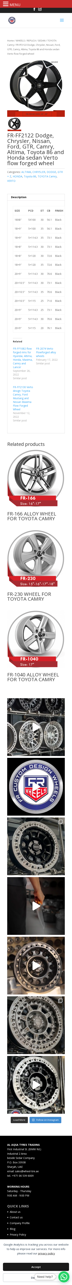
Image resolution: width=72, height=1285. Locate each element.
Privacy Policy (18, 1234)
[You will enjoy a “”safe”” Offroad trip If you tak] (36, 1085)
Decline (36, 1277)
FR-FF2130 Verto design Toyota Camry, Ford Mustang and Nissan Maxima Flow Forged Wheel (23, 398)
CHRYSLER (38, 172)
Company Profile (20, 1223)
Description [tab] (18, 197)
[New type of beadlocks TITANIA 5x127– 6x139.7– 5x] (36, 846)
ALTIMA (26, 172)
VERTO (11, 181)
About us (15, 1212)
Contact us (16, 1217)
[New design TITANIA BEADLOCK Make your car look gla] (36, 965)
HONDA (17, 176)
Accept (36, 1267)
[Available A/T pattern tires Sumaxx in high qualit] (36, 787)
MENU (15, 4)
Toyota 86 (30, 176)
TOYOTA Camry (47, 176)
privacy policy (46, 1253)
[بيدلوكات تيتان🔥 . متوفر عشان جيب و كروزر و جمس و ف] (36, 727)
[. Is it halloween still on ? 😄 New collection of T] (36, 906)
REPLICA (31, 40)
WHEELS (20, 40)
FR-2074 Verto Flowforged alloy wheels (46, 352)
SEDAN (41, 40)
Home (10, 40)
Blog (12, 1229)
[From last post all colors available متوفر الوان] (36, 1025)
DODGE (51, 172)
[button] (6, 4)
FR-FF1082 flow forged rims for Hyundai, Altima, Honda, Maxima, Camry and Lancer (23, 358)
